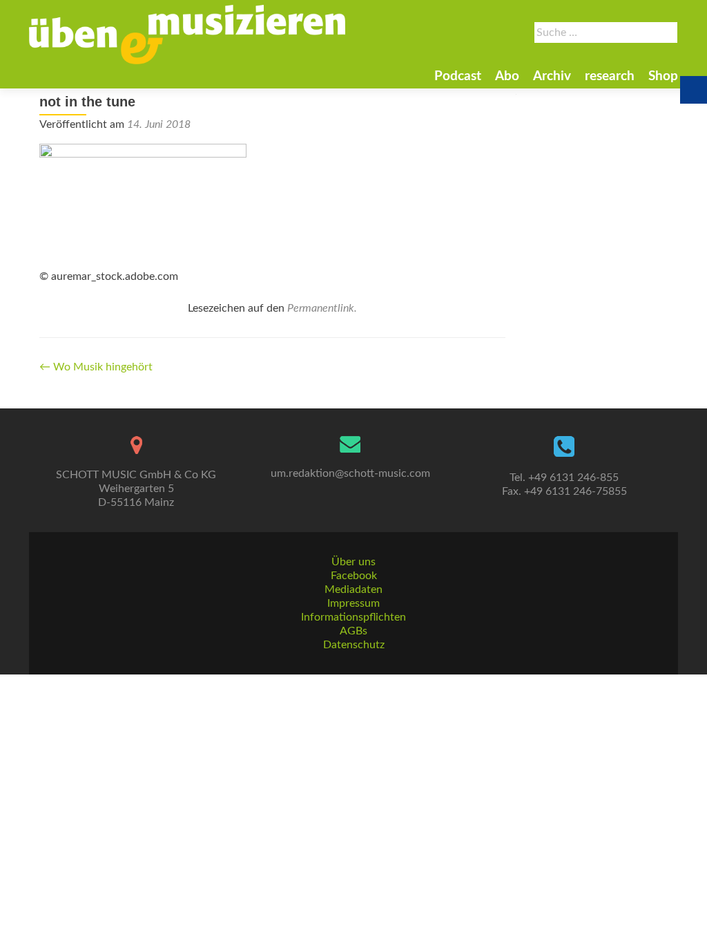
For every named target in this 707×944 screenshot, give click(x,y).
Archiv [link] (552, 76)
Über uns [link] (353, 561)
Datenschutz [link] (354, 644)
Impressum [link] (353, 603)
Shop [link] (663, 76)
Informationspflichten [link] (353, 617)
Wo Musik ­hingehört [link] (96, 366)
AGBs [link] (353, 630)
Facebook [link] (354, 575)
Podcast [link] (457, 76)
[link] (187, 34)
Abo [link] (507, 76)
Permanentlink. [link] (322, 308)
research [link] (610, 76)
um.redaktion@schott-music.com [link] (350, 473)
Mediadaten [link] (353, 589)
